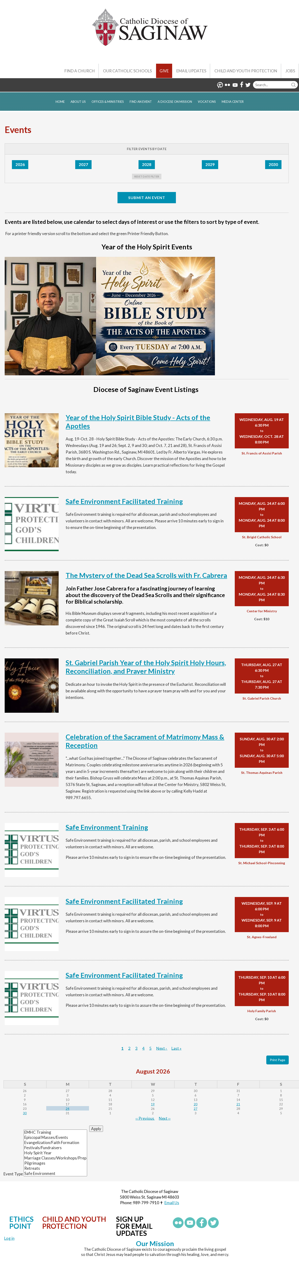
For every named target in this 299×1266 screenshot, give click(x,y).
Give (164, 70)
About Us (78, 101)
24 (67, 1109)
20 (195, 1104)
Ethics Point (21, 1222)
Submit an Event (146, 197)
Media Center (233, 101)
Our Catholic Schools (127, 70)
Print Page (277, 1060)
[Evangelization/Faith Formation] (55, 1142)
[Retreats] (55, 1168)
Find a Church (79, 70)
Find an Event (141, 101)
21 (238, 1104)
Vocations (207, 101)
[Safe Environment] (55, 1173)
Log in (9, 1238)
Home (60, 101)
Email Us (171, 1202)
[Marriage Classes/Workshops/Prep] (55, 1158)
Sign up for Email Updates (134, 1226)
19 (153, 1104)
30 (25, 1113)
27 (195, 1109)
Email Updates (191, 70)
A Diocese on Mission (175, 101)
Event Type (13, 1173)
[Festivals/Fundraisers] (55, 1147)
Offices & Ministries (108, 101)
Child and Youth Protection (245, 70)
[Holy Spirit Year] (55, 1152)
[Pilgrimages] (55, 1163)
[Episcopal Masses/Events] (55, 1137)
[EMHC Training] (55, 1132)
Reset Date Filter (146, 176)
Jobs (290, 70)
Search (294, 85)
